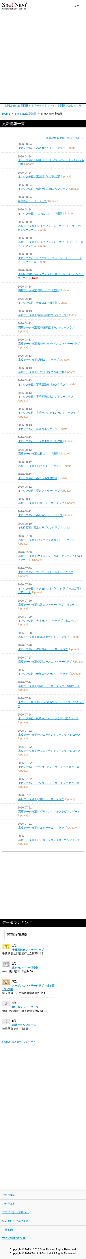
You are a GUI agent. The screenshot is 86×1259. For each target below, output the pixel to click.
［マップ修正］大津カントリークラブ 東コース (47, 620)
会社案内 (7, 1230)
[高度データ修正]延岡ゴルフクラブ (38, 359)
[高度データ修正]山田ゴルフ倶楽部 (38, 453)
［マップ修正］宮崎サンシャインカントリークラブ (48, 412)
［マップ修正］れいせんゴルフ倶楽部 (40, 213)
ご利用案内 (8, 1195)
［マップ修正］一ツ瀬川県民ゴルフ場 (40, 441)
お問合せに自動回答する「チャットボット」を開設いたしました (43, 105)
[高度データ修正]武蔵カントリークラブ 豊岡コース (49, 686)
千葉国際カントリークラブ (28, 950)
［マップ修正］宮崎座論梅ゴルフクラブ (41, 384)
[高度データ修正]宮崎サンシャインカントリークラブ (49, 343)
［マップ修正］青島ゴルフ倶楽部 (37, 302)
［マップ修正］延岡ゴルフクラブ (37, 429)
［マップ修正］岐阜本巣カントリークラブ (43, 649)
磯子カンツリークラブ (25, 1007)
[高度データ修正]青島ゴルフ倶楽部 (38, 290)
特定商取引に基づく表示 (16, 1221)
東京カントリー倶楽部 (25, 967)
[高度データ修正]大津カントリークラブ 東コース (47, 604)
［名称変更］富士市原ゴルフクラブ (39, 527)
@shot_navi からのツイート (19, 1041)
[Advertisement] (43, 58)
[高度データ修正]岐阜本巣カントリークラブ (43, 637)
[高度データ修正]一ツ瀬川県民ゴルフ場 (41, 372)
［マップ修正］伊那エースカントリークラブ (44, 673)
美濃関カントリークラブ (32, 201)
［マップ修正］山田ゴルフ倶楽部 (37, 478)
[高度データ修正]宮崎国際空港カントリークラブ (46, 327)
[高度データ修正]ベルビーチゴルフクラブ (42, 827)
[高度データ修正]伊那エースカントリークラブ (45, 661)
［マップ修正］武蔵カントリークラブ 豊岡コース (48, 718)
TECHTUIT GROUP (14, 1238)
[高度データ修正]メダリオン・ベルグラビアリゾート (49, 811)
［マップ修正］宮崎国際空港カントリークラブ (45, 396)
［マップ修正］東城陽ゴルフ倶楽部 (39, 176)
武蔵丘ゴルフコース (24, 1025)
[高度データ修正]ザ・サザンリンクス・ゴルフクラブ (49, 840)
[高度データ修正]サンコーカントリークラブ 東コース (49, 734)
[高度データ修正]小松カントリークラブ (41, 503)
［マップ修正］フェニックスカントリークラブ (45, 572)
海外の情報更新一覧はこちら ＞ (65, 138)
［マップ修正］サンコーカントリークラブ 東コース (48, 767)
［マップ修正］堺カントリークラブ (39, 490)
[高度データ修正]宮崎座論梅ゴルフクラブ (42, 315)
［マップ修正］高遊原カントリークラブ (41, 148)
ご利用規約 (8, 1203)
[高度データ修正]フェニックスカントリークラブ (46, 540)
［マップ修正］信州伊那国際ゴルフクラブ (43, 188)
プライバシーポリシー (15, 1212)
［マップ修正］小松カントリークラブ (40, 515)
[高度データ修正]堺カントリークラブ (39, 466)
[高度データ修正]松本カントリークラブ (41, 799)
